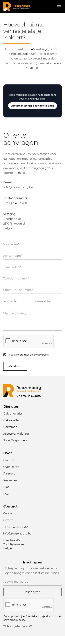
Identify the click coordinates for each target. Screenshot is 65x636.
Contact (8, 513)
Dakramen (10, 427)
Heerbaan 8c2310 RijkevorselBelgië (14, 223)
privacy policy (41, 354)
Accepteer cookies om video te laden (32, 105)
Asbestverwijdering (16, 433)
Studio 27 (26, 626)
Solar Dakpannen (15, 440)
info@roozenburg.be (18, 187)
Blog (6, 487)
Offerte (8, 520)
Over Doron (11, 466)
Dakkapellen (11, 420)
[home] (16, 6)
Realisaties (10, 480)
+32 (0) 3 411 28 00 (15, 203)
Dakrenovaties (12, 413)
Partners (9, 473)
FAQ (6, 493)
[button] (58, 7)
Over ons (9, 460)
